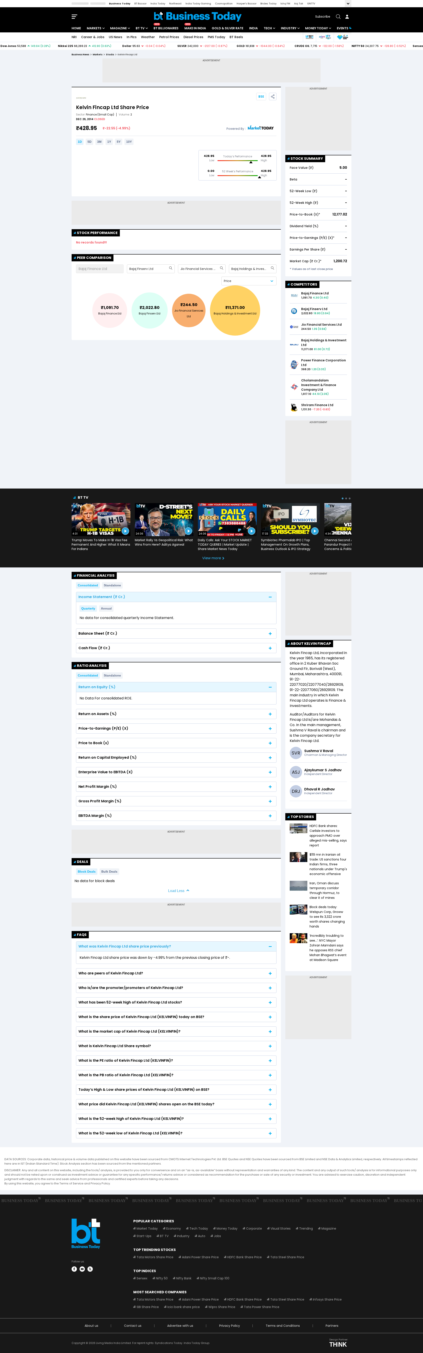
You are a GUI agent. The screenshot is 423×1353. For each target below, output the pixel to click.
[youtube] (82, 1269)
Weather (148, 37)
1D (80, 141)
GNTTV (311, 3)
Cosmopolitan (224, 3)
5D (89, 141)
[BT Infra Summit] (325, 37)
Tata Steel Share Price (287, 1257)
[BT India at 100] (309, 37)
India (253, 28)
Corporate (254, 1228)
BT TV (140, 28)
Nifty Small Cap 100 (214, 1278)
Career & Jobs (92, 37)
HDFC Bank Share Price (244, 1257)
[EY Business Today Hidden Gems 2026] (342, 37)
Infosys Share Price (327, 1299)
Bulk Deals (109, 871)
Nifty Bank (183, 1278)
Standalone (112, 585)
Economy (173, 1228)
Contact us (132, 1325)
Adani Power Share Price (200, 1257)
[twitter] (90, 1269)
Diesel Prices (193, 37)
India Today (157, 3)
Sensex (142, 1278)
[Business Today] (198, 17)
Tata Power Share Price (261, 1307)
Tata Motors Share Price (155, 1257)
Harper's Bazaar (246, 3)
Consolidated (88, 585)
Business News (80, 54)
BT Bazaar (140, 3)
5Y (119, 141)
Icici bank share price (183, 1307)
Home (76, 28)
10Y (129, 141)
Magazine (118, 28)
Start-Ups (144, 1236)
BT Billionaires (166, 28)
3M (99, 141)
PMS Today (216, 37)
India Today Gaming (198, 3)
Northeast (175, 3)
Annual (106, 608)
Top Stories (302, 816)
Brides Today (268, 3)
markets (97, 54)
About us (91, 1325)
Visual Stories (281, 1228)
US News (115, 37)
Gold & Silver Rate (227, 28)
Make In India (195, 28)
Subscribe (322, 16)
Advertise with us (180, 1325)
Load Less (176, 891)
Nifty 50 (162, 1278)
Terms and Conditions (283, 1325)
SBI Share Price (148, 1307)
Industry (288, 28)
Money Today (316, 28)
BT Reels (236, 37)
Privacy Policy (229, 1325)
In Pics (132, 37)
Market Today (147, 1228)
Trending (306, 1228)
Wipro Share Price (221, 1307)
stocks (110, 54)
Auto (201, 1236)
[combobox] (129, 269)
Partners (332, 1325)
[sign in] (347, 16)
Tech (268, 28)
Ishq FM (285, 3)
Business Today (119, 3)
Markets (94, 28)
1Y (109, 141)
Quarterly (88, 608)
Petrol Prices (169, 37)
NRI (74, 37)
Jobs (217, 1236)
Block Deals (87, 871)
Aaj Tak (298, 3)
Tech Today (198, 1228)
